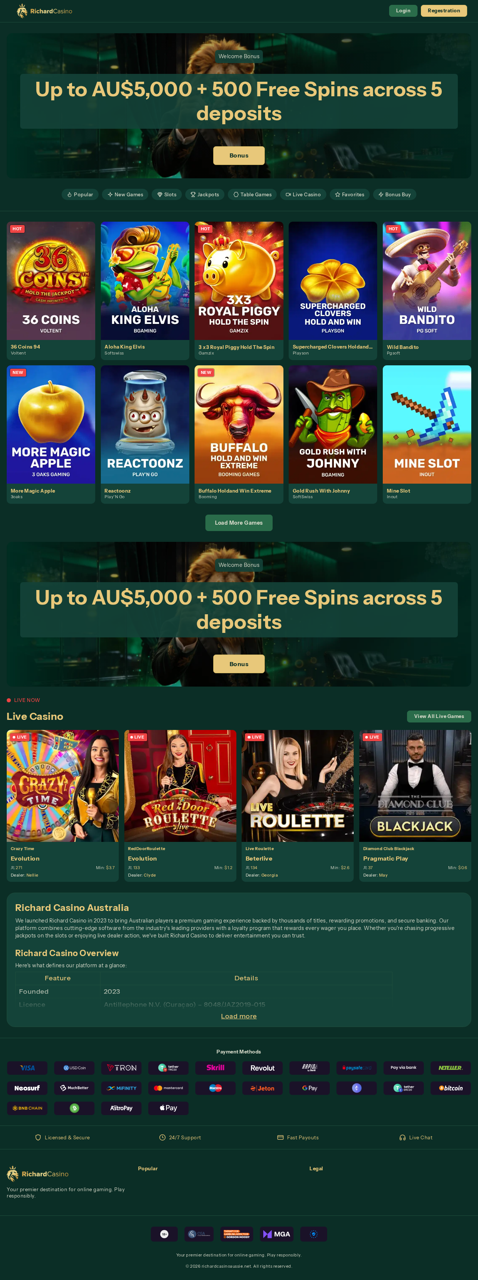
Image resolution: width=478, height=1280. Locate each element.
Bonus (239, 155)
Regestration (444, 10)
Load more (239, 1016)
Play (55, 273)
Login (403, 10)
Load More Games (239, 522)
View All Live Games (439, 716)
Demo (55, 288)
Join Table (67, 786)
